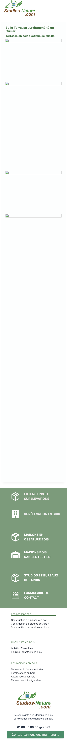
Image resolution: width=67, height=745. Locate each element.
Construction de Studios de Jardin (30, 623)
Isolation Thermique (22, 648)
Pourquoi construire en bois (26, 651)
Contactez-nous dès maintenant (35, 734)
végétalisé (35, 680)
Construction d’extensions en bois (30, 627)
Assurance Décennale (23, 676)
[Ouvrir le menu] (58, 8)
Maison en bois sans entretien (27, 669)
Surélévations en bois (23, 672)
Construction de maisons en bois (29, 620)
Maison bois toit (20, 680)
